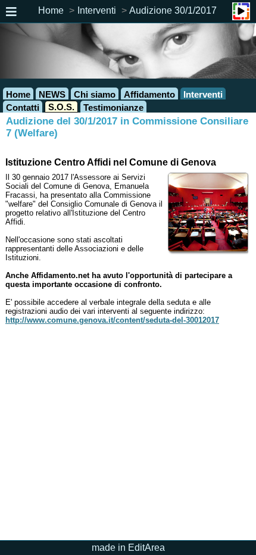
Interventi (96, 10)
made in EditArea (128, 547)
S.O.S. (61, 107)
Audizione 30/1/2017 (173, 10)
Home (51, 10)
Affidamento (149, 94)
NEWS (52, 94)
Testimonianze (113, 107)
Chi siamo (94, 94)
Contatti (22, 107)
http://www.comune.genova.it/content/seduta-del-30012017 (112, 320)
